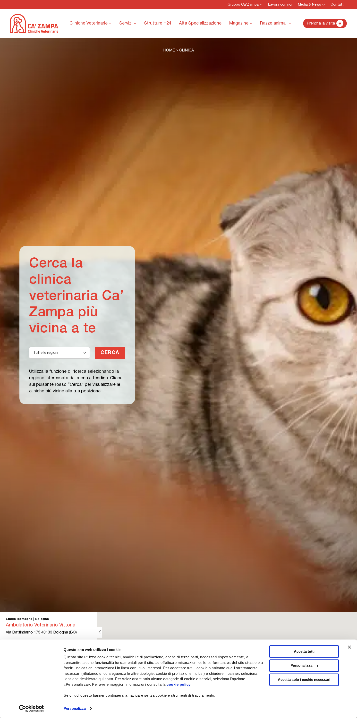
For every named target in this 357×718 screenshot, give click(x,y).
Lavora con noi (280, 4)
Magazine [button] (238, 23)
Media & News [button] (309, 4)
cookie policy (179, 684)
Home (169, 50)
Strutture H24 (157, 23)
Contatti (337, 4)
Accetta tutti (304, 651)
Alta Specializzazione (200, 23)
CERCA (110, 353)
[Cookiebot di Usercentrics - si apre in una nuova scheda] (31, 708)
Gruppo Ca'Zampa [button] (243, 4)
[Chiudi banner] (349, 647)
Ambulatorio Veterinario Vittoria (40, 625)
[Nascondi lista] (99, 632)
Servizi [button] (125, 23)
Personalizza (75, 708)
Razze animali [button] (274, 23)
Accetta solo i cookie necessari (304, 679)
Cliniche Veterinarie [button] (88, 23)
